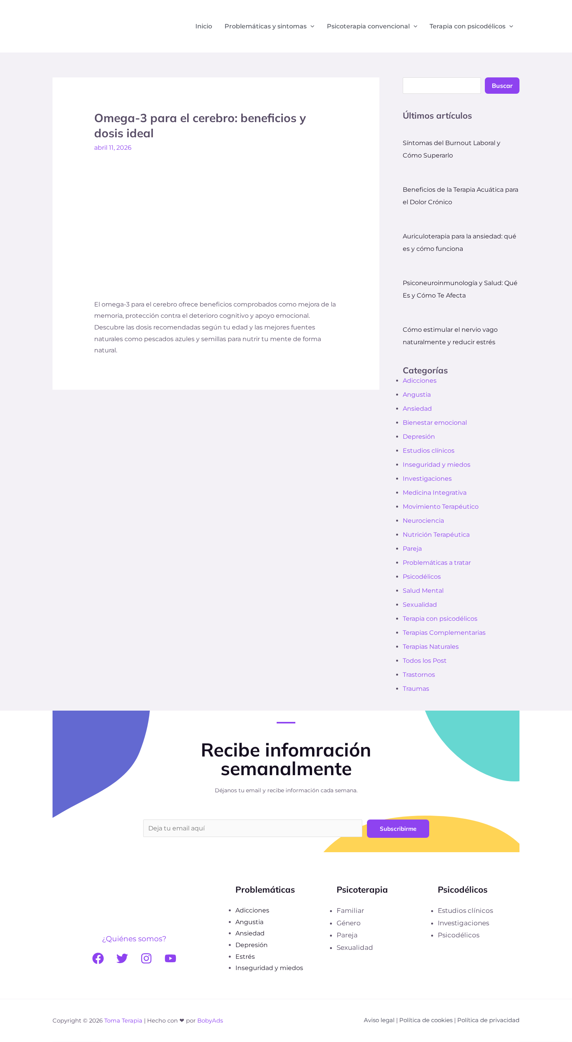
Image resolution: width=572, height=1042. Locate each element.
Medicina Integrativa (435, 492)
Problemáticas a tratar (437, 562)
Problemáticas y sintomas (266, 26)
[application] (310, 26)
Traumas (416, 688)
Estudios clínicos (428, 450)
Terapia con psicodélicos (467, 26)
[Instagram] (146, 958)
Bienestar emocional (435, 422)
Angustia (417, 394)
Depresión (419, 436)
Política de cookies (426, 1020)
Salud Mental (423, 590)
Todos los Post (425, 660)
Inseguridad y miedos (436, 464)
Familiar (350, 910)
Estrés (245, 956)
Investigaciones (427, 478)
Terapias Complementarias (444, 632)
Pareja (412, 548)
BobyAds (210, 1020)
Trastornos (419, 674)
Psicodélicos (422, 576)
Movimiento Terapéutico (441, 506)
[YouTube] (170, 958)
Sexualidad (420, 604)
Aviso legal (379, 1020)
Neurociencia (423, 520)
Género (349, 923)
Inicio (203, 26)
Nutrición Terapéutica (436, 534)
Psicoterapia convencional (368, 26)
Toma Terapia (123, 1020)
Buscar (502, 85)
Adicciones (420, 380)
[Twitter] (122, 958)
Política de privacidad (488, 1020)
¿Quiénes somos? (134, 938)
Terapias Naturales (431, 646)
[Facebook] (98, 958)
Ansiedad (417, 408)
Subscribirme (398, 828)
